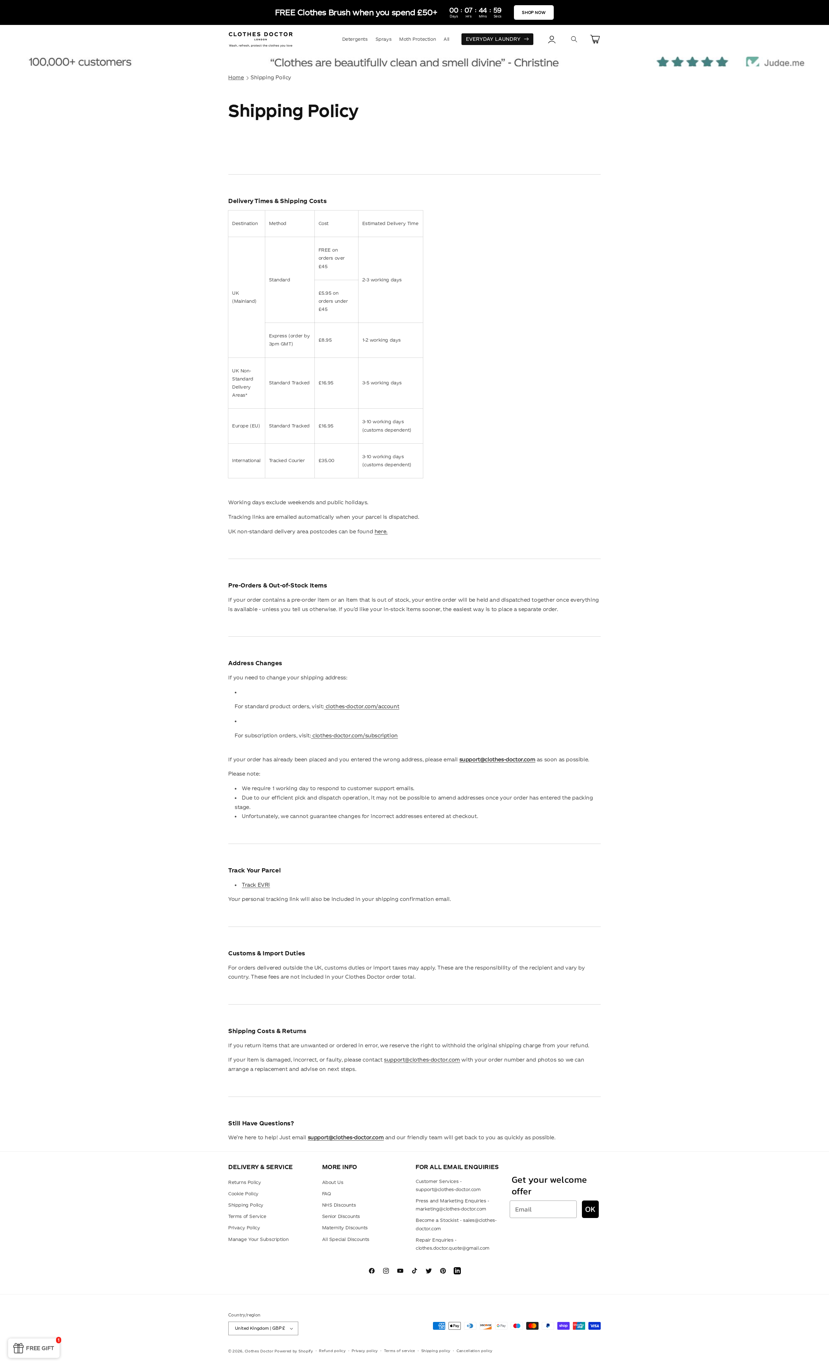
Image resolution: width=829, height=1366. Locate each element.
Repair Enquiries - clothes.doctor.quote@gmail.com (453, 1244)
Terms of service (399, 1351)
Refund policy (332, 1351)
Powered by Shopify (294, 1351)
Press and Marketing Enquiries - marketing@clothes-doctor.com (452, 1205)
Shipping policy (436, 1351)
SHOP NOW (533, 12)
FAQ (326, 1194)
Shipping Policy (271, 77)
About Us (333, 1182)
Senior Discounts (341, 1216)
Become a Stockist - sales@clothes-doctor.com (456, 1224)
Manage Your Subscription (258, 1239)
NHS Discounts (339, 1205)
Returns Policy (244, 1182)
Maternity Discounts (345, 1228)
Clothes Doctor (259, 1351)
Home (236, 77)
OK (590, 1209)
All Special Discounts (346, 1239)
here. (381, 531)
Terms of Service (247, 1216)
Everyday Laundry (493, 39)
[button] (574, 39)
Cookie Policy (243, 1194)
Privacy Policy (244, 1228)
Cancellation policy (475, 1351)
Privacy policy (365, 1351)
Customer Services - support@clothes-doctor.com (448, 1185)
